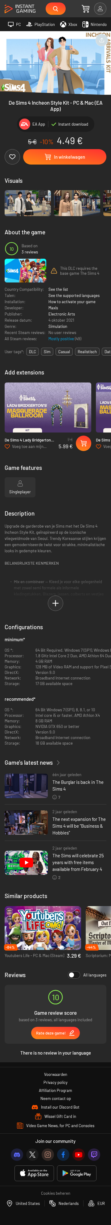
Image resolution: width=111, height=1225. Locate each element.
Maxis (53, 307)
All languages (94, 974)
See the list (58, 289)
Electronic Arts (61, 313)
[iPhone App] (34, 1173)
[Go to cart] (85, 8)
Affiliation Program (55, 1090)
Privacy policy (55, 1082)
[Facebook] (63, 1154)
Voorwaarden (55, 1074)
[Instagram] (48, 1154)
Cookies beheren (55, 1193)
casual (64, 351)
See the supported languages (74, 295)
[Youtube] (78, 1154)
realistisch (87, 351)
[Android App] (77, 1173)
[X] (32, 1154)
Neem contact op (55, 1098)
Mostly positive (61, 338)
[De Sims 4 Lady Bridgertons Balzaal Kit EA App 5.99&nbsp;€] (48, 407)
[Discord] (17, 1154)
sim (47, 351)
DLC (32, 351)
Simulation (57, 326)
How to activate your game (72, 301)
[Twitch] (94, 1154)
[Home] (20, 9)
